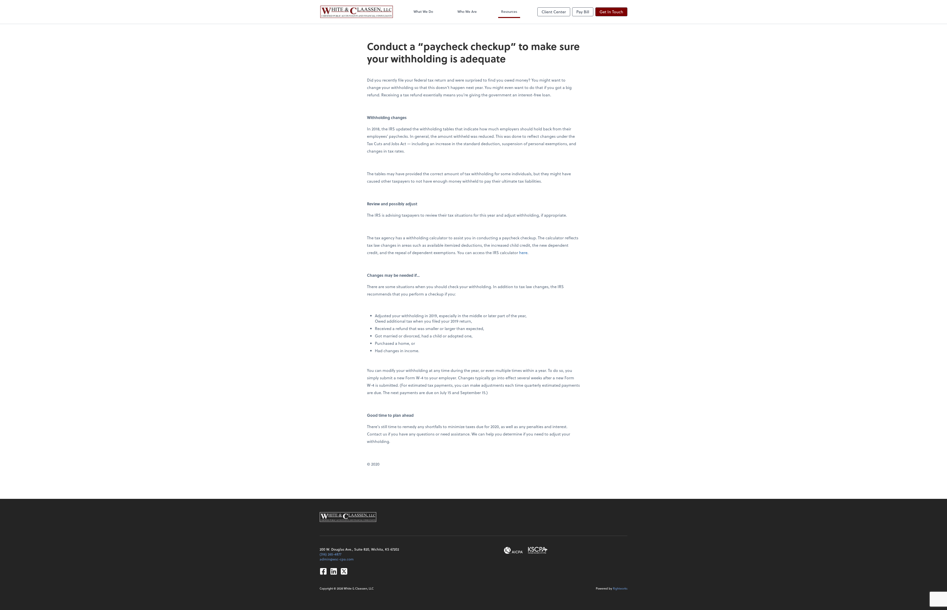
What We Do (423, 11)
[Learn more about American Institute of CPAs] (513, 550)
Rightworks (620, 588)
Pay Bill (582, 12)
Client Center (554, 12)
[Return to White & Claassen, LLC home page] (357, 12)
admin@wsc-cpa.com (337, 559)
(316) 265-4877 (330, 554)
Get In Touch (611, 12)
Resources (509, 11)
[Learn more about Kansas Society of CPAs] (538, 550)
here (523, 252)
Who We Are (467, 11)
